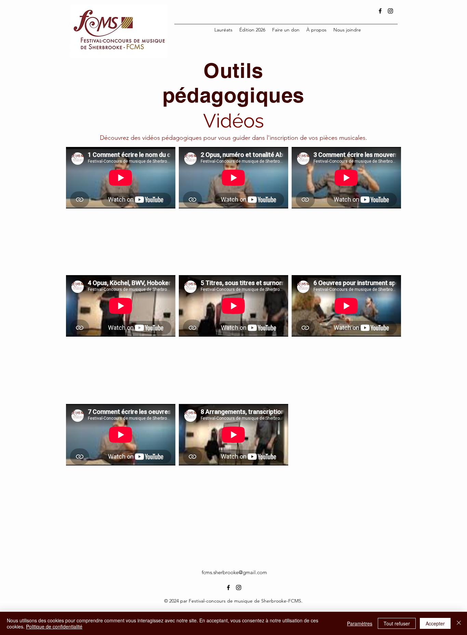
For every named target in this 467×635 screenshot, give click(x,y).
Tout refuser (397, 623)
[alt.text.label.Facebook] (380, 11)
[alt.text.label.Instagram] (390, 11)
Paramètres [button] (359, 623)
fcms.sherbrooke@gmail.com (234, 572)
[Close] (459, 623)
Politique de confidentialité (54, 626)
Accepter (435, 623)
